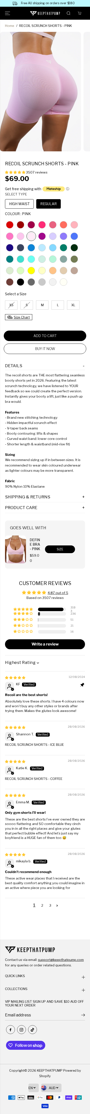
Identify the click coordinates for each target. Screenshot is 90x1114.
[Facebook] (10, 1029)
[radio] (9, 225)
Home (9, 26)
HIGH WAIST (19, 204)
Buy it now (45, 349)
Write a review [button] (45, 644)
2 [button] (42, 905)
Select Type (16, 194)
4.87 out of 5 (58, 593)
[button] (8, 13)
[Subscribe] (83, 1015)
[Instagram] (21, 1029)
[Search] (68, 13)
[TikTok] (32, 1029)
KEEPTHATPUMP (49, 1070)
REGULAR (48, 204)
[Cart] (79, 13)
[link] (45, 949)
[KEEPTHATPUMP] (45, 13)
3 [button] (50, 905)
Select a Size (15, 294)
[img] (15, 678)
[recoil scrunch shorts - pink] (40, 91)
